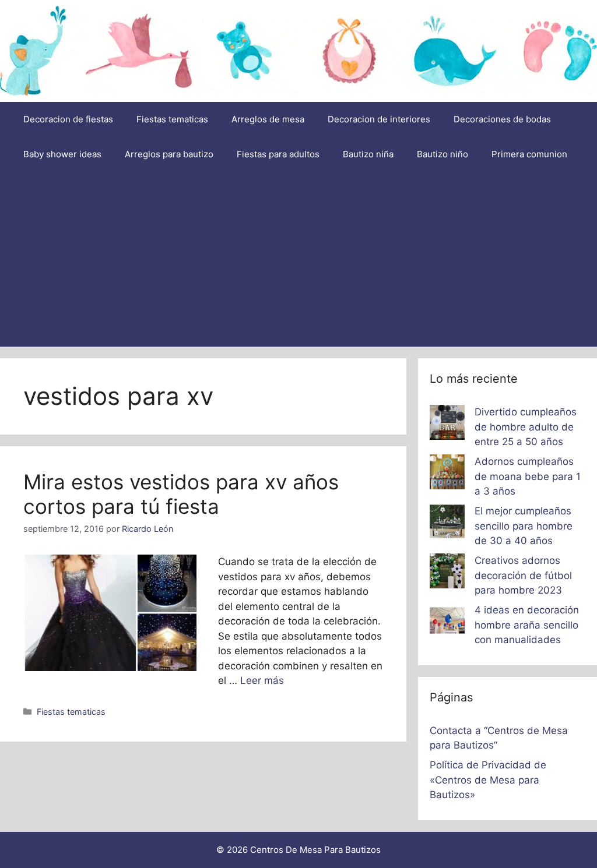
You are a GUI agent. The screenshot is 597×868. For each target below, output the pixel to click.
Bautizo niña (368, 154)
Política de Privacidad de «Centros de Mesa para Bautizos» (488, 779)
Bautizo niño (442, 154)
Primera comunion (529, 154)
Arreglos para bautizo (169, 154)
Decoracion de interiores (379, 119)
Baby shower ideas (62, 154)
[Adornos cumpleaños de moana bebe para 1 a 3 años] (447, 474)
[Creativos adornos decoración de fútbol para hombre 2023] (447, 573)
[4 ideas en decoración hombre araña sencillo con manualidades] (447, 623)
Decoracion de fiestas (68, 119)
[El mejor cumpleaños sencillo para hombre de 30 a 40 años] (447, 524)
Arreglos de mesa (267, 119)
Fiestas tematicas (172, 119)
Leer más (262, 680)
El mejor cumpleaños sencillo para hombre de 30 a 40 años (524, 525)
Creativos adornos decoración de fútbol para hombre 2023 (523, 575)
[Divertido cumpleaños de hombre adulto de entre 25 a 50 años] (447, 424)
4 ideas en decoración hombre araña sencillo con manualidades (527, 624)
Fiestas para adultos (278, 154)
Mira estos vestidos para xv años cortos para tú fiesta (181, 494)
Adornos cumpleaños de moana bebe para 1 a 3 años (528, 476)
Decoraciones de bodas (502, 119)
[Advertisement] (298, 259)
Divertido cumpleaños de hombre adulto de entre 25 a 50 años (526, 426)
